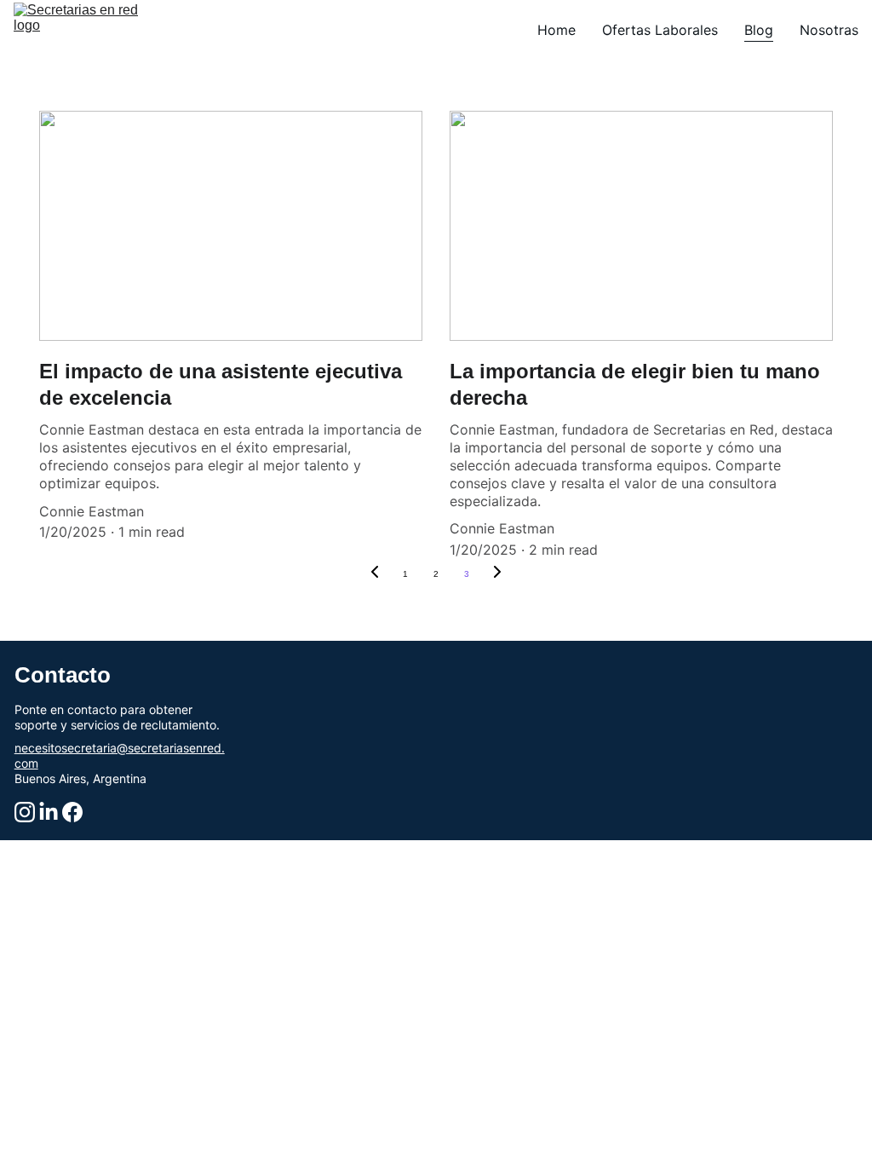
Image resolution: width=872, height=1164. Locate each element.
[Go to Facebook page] (72, 812)
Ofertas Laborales (660, 29)
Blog (758, 29)
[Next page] (497, 574)
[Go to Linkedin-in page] (48, 812)
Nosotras (829, 29)
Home (556, 29)
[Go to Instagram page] (24, 812)
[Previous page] (374, 574)
